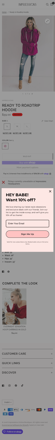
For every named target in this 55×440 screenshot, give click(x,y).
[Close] (50, 191)
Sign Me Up (27, 234)
